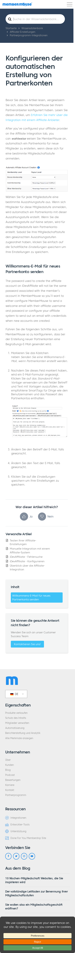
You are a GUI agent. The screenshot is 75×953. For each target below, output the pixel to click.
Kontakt (9, 790)
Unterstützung (18, 831)
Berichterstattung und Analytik (22, 733)
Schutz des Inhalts (15, 718)
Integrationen (18, 817)
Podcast (10, 775)
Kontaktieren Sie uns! (27, 644)
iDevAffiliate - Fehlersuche (26, 556)
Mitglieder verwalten (17, 723)
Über (8, 759)
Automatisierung (14, 728)
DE (16, 694)
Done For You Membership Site (28, 838)
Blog (8, 770)
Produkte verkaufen (16, 712)
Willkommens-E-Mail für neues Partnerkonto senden (31, 597)
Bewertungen (12, 780)
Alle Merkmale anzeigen (19, 738)
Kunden (9, 765)
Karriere (9, 785)
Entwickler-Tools (19, 824)
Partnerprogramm (15, 795)
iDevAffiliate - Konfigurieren (27, 561)
